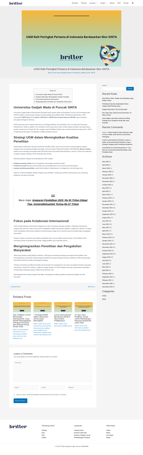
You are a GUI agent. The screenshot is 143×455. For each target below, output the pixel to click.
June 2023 (106, 266)
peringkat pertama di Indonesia (70, 73)
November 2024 (107, 210)
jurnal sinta (55, 73)
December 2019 (107, 289)
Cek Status (110, 435)
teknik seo (20, 338)
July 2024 (105, 223)
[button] (96, 3)
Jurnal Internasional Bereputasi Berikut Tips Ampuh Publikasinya (62, 319)
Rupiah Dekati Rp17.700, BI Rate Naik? (115, 109)
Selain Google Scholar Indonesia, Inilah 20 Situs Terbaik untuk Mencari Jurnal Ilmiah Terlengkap (117, 134)
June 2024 (106, 226)
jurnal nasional (46, 326)
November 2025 (107, 183)
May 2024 (105, 230)
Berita (48, 73)
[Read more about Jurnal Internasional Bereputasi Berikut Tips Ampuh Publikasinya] (63, 307)
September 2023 (108, 256)
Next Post (92, 286)
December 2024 (108, 207)
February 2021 (107, 282)
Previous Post (15, 286)
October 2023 (107, 253)
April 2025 (105, 193)
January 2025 (107, 203)
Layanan (91, 3)
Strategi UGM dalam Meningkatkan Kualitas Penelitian (51, 97)
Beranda (73, 3)
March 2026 (106, 170)
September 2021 (108, 279)
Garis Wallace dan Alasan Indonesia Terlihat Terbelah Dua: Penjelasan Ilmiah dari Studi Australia (117, 120)
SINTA (95, 73)
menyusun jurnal (38, 328)
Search (104, 85)
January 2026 (107, 177)
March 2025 (106, 197)
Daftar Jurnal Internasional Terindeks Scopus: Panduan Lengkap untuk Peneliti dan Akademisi (117, 144)
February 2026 (107, 174)
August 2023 (106, 259)
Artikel (15, 331)
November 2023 (107, 249)
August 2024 (106, 220)
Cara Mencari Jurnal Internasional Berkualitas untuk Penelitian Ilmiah (117, 152)
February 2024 (107, 239)
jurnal (45, 323)
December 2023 (107, 246)
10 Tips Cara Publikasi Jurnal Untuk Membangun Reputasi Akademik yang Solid (83, 319)
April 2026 (105, 167)
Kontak (126, 3)
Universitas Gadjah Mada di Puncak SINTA (47, 94)
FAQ (118, 3)
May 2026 (105, 164)
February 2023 (107, 276)
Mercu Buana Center (68, 446)
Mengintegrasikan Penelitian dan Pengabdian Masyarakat (52, 101)
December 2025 (107, 180)
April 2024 (105, 233)
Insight (102, 3)
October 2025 (107, 187)
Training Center (79, 430)
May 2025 (105, 190)
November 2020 (107, 286)
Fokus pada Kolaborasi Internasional (46, 99)
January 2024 (107, 243)
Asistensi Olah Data (80, 433)
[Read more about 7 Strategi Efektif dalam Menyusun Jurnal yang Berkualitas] (42, 307)
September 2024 (108, 216)
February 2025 (107, 200)
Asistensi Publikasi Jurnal (83, 435)
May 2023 (105, 269)
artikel (41, 323)
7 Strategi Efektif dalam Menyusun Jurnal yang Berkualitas (41, 318)
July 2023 (105, 262)
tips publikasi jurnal (85, 330)
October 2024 (107, 213)
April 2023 (105, 272)
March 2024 (106, 236)
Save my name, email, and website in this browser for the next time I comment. (43, 396)
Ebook (112, 3)
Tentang (82, 3)
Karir (43, 433)
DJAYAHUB (85, 446)
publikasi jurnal (87, 73)
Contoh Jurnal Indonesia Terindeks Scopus (117, 140)
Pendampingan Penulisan (82, 438)
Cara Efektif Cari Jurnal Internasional (115, 150)
